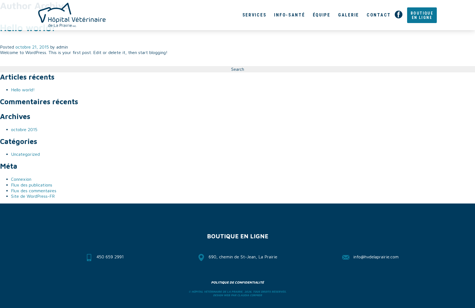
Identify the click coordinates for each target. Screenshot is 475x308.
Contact (379, 15)
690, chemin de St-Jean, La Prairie (243, 256)
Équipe (321, 15)
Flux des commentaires (33, 190)
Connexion (21, 179)
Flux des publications (31, 184)
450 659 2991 (110, 256)
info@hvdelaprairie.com (376, 256)
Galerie (348, 15)
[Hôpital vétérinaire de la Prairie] (72, 15)
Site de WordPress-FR (33, 196)
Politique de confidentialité (237, 282)
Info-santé (289, 15)
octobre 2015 (24, 129)
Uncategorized (25, 154)
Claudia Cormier (249, 295)
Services (254, 15)
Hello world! (23, 89)
